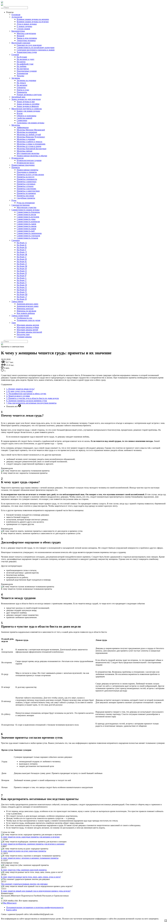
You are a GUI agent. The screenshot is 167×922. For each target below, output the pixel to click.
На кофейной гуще (25, 64)
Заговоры (15, 78)
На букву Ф (22, 285)
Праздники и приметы (27, 172)
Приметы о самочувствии (28, 191)
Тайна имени (17, 301)
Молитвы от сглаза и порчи (29, 146)
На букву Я (22, 299)
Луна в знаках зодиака (27, 24)
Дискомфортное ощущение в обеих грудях (26, 393)
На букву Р (21, 275)
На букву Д (22, 252)
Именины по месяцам (26, 311)
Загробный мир (18, 97)
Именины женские (25, 308)
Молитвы (15, 125)
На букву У (22, 283)
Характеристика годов (27, 52)
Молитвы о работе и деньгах (29, 141)
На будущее (22, 57)
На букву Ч (21, 292)
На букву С (22, 278)
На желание (22, 85)
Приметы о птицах (25, 186)
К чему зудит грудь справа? (19, 391)
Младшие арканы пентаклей (29, 332)
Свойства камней (24, 118)
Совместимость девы (26, 219)
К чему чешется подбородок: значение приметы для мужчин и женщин (32, 844)
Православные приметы (27, 170)
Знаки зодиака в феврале (28, 106)
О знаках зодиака (24, 26)
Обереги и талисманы (26, 116)
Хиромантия (22, 73)
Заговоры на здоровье (26, 80)
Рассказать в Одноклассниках (55, 896)
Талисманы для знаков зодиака (30, 123)
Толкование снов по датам (28, 320)
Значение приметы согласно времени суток (26, 401)
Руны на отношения (26, 203)
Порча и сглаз (23, 90)
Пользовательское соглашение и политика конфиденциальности (35, 907)
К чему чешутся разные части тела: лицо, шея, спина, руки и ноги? (31, 877)
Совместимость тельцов (27, 238)
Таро (13, 323)
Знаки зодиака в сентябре (28, 104)
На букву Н (22, 268)
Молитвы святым (24, 151)
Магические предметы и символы (26, 109)
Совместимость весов (26, 214)
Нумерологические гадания (29, 160)
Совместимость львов (26, 224)
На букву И (22, 259)
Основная (15, 14)
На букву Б (21, 245)
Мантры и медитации (26, 33)
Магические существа (26, 207)
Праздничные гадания (27, 71)
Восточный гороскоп (20, 43)
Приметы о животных (26, 181)
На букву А (22, 243)
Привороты (22, 92)
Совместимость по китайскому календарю (35, 47)
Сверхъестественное (20, 205)
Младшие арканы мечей (27, 330)
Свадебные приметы (26, 198)
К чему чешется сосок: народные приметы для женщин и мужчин (30, 837)
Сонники (15, 240)
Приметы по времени (26, 193)
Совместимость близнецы (28, 212)
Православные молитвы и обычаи (32, 156)
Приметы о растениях (26, 188)
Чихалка (20, 76)
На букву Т (21, 280)
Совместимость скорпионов (29, 233)
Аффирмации (23, 127)
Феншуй (20, 36)
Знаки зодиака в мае (26, 101)
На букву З (21, 257)
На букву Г (21, 250)
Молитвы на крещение (27, 132)
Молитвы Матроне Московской (31, 130)
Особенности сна (24, 318)
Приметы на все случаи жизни (30, 174)
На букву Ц (22, 290)
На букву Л (22, 264)
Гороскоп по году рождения (29, 45)
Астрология (16, 17)
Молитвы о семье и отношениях (31, 144)
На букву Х (22, 287)
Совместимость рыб (26, 231)
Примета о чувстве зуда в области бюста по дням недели (32, 398)
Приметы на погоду (25, 177)
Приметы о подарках (26, 184)
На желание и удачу (25, 59)
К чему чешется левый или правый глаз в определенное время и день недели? (36, 891)
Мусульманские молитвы (28, 153)
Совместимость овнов (26, 226)
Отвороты (21, 87)
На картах (21, 61)
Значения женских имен (27, 304)
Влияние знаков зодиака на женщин (33, 19)
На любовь (21, 66)
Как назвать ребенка (26, 313)
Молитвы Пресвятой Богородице (31, 149)
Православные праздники (23, 165)
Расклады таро (23, 334)
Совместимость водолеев (28, 217)
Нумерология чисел (25, 163)
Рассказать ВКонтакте (11, 896)
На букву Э (22, 297)
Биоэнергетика (18, 31)
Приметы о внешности (27, 179)
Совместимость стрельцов (28, 236)
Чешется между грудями (18, 396)
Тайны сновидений (20, 315)
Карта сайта (11, 910)
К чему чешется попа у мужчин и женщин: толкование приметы (29, 858)
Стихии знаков (23, 29)
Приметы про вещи (25, 196)
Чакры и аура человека (27, 38)
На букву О (22, 271)
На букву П (22, 273)
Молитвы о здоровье (26, 139)
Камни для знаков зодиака (28, 111)
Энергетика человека (26, 40)
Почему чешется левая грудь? (20, 389)
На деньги (21, 83)
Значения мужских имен (27, 306)
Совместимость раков (26, 228)
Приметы (15, 167)
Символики (22, 120)
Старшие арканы (24, 337)
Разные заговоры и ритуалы (29, 94)
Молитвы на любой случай (29, 134)
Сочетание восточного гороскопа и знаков (36, 50)
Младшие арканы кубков (28, 327)
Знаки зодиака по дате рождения (26, 99)
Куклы (20, 113)
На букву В (22, 247)
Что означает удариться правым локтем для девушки (24, 884)
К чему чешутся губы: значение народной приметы (24, 870)
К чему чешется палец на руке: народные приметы (23, 851)
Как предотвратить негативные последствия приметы (31, 403)
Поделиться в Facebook (31, 896)
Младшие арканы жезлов (28, 325)
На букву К (22, 261)
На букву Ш (22, 294)
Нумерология (17, 158)
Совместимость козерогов (28, 221)
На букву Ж (22, 254)
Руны (13, 200)
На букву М (22, 266)
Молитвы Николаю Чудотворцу (31, 137)
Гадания (15, 54)
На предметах (23, 69)
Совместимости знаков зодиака (25, 210)
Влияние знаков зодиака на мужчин (33, 22)
